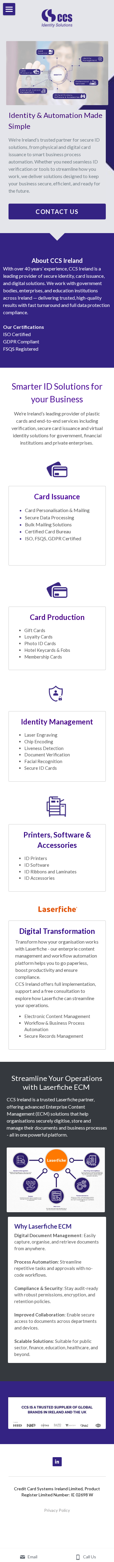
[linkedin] (57, 1461)
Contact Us (57, 211)
